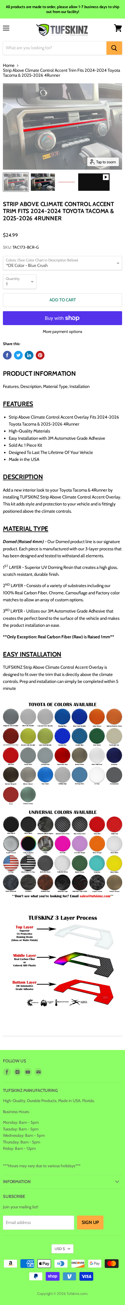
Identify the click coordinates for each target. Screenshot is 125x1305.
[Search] (114, 48)
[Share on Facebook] (7, 355)
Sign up (90, 1222)
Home (9, 65)
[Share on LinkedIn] (29, 355)
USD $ (60, 1249)
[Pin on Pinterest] (40, 355)
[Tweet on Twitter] (18, 355)
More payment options (62, 331)
